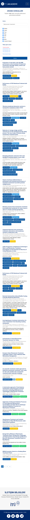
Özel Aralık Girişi (7, 54)
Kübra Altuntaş (6, 167)
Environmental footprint (21, 145)
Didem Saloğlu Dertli (7, 396)
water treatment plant (7, 260)
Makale (5, 28)
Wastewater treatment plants (9, 172)
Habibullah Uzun (6, 459)
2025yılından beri (6, 50)
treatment (5, 314)
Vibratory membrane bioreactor (9, 122)
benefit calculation (22, 265)
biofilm (19, 310)
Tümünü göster (6, 47)
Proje (5, 32)
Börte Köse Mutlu (6, 75)
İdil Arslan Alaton (6, 414)
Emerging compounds (17, 169)
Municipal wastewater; (7, 199)
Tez (5, 37)
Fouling (12, 120)
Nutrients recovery (7, 224)
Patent (5, 30)
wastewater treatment (7, 100)
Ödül (5, 35)
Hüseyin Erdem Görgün (8, 363)
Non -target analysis (7, 169)
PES (20, 96)
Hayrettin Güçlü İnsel (7, 379)
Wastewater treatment (7, 124)
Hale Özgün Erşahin (7, 333)
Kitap (5, 34)
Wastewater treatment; (7, 219)
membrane (5, 98)
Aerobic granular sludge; (8, 196)
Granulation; (17, 196)
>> (9, 466)
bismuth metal (19, 98)
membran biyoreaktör (7, 78)
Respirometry (15, 148)
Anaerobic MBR (6, 120)
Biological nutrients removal (9, 145)
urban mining (6, 267)
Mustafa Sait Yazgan (7, 347)
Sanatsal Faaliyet (7, 41)
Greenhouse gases (7, 148)
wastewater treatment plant (19, 260)
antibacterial (11, 98)
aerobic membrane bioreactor (9, 312)
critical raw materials (7, 265)
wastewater (11, 314)
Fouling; (4, 221)
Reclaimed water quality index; (14, 221)
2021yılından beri (6, 51)
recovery (15, 265)
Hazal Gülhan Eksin (7, 143)
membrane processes (7, 263)
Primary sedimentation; (18, 199)
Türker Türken (6, 96)
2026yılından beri (6, 48)
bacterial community (21, 312)
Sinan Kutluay (6, 428)
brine (23, 263)
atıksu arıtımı (16, 78)
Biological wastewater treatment (10, 174)
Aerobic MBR (22, 117)
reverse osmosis (17, 263)
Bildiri (5, 39)
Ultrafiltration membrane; (19, 219)
